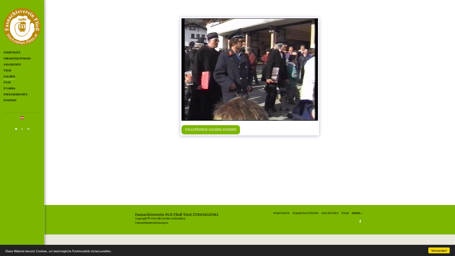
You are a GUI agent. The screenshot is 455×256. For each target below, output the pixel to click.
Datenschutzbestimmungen (151, 222)
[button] (16, 129)
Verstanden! (439, 250)
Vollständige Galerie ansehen (211, 130)
